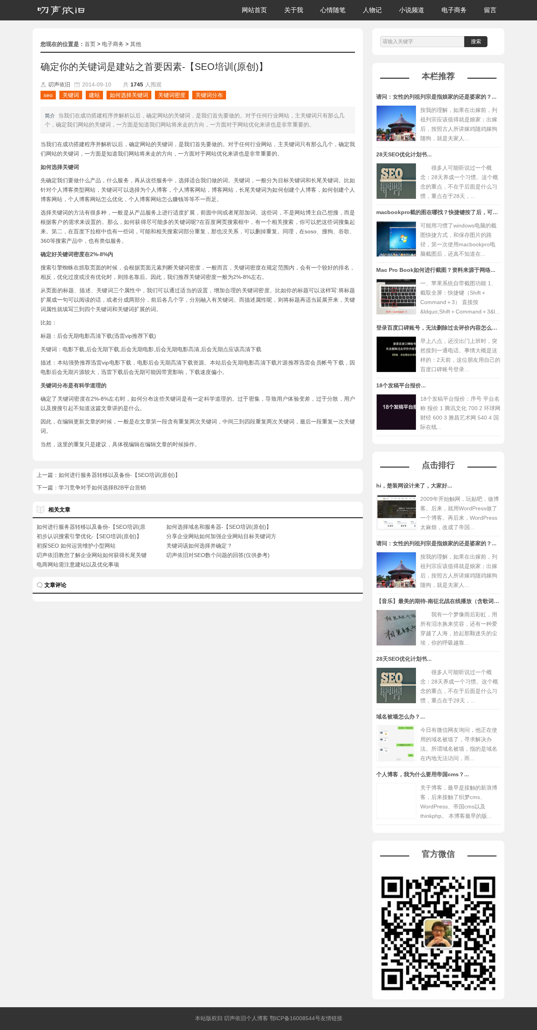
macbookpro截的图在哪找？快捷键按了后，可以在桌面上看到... (456, 212)
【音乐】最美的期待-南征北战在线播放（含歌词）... (440, 601)
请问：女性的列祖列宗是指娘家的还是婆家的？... (436, 96)
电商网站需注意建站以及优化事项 (78, 564)
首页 (90, 44)
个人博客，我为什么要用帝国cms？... (422, 774)
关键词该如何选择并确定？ (199, 545)
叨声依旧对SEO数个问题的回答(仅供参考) (218, 555)
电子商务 (454, 10)
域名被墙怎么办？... (400, 716)
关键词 (71, 95)
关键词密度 (172, 95)
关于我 (293, 10)
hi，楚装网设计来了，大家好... (414, 485)
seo (48, 95)
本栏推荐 (438, 76)
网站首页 (254, 10)
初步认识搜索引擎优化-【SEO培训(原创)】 (89, 536)
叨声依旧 (59, 84)
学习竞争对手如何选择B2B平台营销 (102, 487)
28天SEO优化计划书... (404, 154)
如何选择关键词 (129, 95)
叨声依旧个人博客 (246, 1018)
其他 (135, 44)
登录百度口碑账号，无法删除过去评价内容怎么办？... (442, 327)
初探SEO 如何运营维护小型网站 (76, 545)
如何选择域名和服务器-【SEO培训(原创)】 (219, 527)
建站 (94, 95)
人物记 (372, 10)
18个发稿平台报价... (401, 385)
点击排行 (438, 464)
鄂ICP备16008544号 (295, 1018)
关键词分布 (209, 95)
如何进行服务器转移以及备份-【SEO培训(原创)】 (119, 475)
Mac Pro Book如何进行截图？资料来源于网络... (435, 270)
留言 (490, 10)
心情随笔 (333, 10)
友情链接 (331, 1018)
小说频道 (411, 10)
